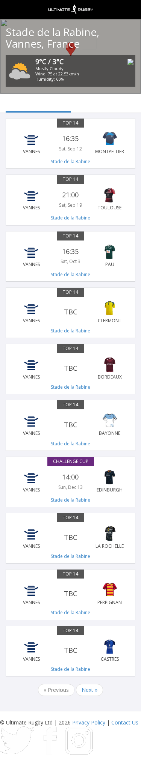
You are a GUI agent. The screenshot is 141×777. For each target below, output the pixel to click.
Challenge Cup (70, 461)
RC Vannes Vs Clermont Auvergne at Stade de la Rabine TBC (70, 312)
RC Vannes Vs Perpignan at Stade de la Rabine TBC (70, 594)
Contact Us (124, 722)
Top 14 (70, 123)
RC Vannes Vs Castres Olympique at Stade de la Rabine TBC (70, 650)
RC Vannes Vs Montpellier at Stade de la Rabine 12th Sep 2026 (70, 143)
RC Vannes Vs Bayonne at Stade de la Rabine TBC (70, 424)
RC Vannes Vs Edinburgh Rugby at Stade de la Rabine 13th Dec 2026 (70, 481)
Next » (89, 689)
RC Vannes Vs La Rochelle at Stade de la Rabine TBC (70, 537)
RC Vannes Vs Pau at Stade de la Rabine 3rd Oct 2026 (70, 255)
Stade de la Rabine (70, 161)
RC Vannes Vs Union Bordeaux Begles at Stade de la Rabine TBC (70, 368)
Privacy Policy (88, 722)
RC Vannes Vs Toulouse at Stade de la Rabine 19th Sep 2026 (70, 199)
